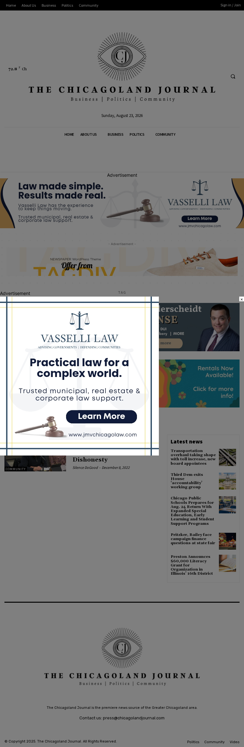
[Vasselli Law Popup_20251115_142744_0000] (79, 453)
